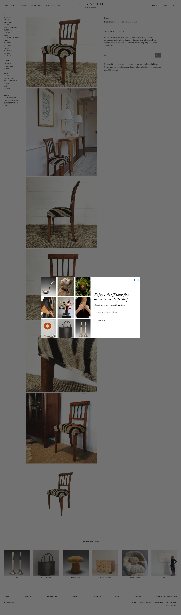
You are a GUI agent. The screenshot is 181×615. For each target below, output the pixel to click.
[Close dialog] (136, 280)
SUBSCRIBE (101, 320)
